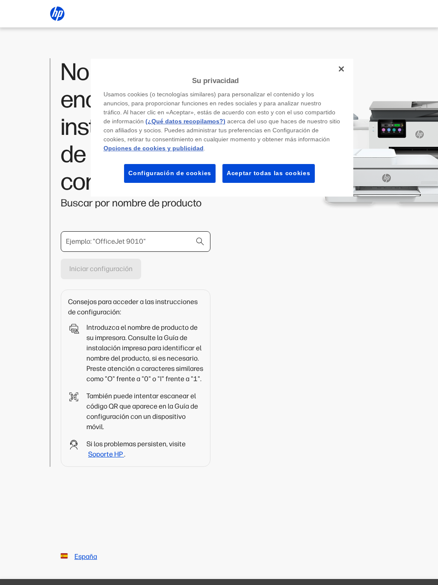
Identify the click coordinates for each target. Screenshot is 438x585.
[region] (222, 128)
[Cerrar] (341, 69)
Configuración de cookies (169, 173)
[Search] (200, 241)
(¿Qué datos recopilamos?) (185, 121)
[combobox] (135, 241)
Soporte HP (106, 454)
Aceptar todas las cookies (269, 173)
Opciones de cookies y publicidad (154, 148)
